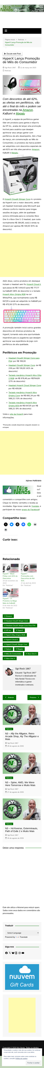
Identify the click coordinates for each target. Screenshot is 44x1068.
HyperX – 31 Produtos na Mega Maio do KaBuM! (10, 600)
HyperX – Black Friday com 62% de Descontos (10, 576)
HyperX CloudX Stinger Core (17, 199)
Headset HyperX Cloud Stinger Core (25, 385)
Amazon (28, 109)
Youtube (35, 506)
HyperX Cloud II (34, 284)
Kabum (8, 649)
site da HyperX (16, 414)
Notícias (8, 71)
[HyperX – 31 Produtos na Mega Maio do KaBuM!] (11, 592)
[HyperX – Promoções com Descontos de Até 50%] (29, 568)
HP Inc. (8, 630)
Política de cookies (21, 1058)
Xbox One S (31, 654)
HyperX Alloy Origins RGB (14, 294)
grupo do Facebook (30, 509)
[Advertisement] (22, 255)
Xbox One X (10, 658)
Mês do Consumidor (13, 654)
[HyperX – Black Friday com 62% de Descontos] (11, 568)
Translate (24, 937)
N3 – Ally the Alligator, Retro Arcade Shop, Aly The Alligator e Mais (22, 736)
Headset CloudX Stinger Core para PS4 (20, 625)
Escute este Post (14, 54)
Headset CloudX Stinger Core (22, 365)
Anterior (11, 697)
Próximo (33, 697)
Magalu (20, 113)
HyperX (20, 630)
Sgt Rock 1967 (10, 68)
